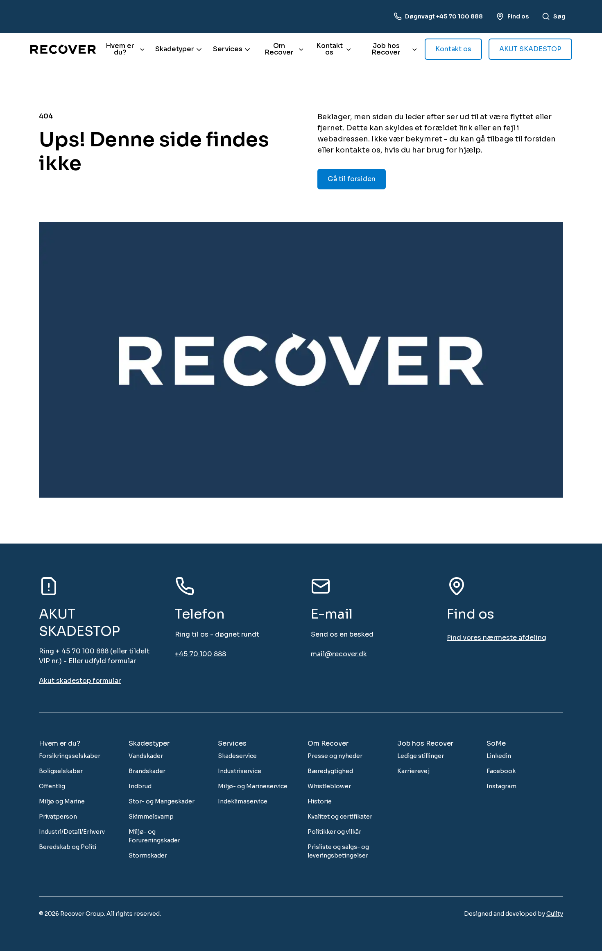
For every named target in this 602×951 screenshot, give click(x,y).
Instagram (501, 786)
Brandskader (147, 771)
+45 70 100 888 (200, 654)
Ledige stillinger (420, 756)
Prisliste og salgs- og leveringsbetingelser (338, 851)
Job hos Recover (386, 49)
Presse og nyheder (335, 756)
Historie (320, 801)
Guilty (554, 913)
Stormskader (148, 855)
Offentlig (52, 786)
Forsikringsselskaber (69, 756)
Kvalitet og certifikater (340, 816)
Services (227, 49)
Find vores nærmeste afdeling (496, 637)
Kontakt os (329, 49)
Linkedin (499, 756)
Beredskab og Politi (67, 847)
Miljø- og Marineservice (252, 786)
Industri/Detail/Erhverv (72, 831)
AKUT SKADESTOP (530, 49)
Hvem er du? (120, 49)
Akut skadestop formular (80, 680)
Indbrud (140, 786)
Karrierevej (413, 771)
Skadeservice (237, 756)
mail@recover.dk (339, 654)
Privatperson (58, 816)
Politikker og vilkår (334, 831)
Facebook (501, 771)
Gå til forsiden (352, 179)
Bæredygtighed (330, 771)
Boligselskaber (61, 771)
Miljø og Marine (62, 801)
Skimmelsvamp (151, 816)
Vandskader (146, 756)
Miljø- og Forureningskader (154, 836)
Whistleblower (329, 786)
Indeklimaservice (242, 801)
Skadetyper (174, 49)
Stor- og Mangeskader (162, 801)
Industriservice (239, 771)
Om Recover (279, 49)
